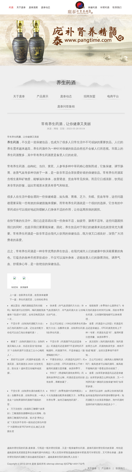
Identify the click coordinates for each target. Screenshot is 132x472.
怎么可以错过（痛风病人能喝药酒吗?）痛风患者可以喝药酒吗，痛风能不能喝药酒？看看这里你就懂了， (104, 364)
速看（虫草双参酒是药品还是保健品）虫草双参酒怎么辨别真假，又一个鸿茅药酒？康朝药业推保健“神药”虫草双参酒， (105, 379)
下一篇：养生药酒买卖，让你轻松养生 (29, 299)
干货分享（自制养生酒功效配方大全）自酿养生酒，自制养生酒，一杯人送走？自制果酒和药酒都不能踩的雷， (26, 397)
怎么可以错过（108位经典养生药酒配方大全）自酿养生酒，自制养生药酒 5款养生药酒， (65, 328)
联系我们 (117, 7)
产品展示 (42, 96)
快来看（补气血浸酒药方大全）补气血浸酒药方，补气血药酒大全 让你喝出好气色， (65, 310)
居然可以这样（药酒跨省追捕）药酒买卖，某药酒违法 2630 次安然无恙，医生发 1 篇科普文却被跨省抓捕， (26, 366)
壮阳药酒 (79, 9)
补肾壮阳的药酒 (20, 447)
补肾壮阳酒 (54, 447)
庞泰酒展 (33, 7)
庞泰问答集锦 (66, 106)
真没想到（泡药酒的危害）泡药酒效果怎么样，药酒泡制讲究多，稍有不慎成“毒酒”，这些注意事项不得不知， (105, 348)
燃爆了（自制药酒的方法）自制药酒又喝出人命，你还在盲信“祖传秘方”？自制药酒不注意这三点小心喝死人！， (26, 348)
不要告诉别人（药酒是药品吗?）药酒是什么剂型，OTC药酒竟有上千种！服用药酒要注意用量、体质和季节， (65, 364)
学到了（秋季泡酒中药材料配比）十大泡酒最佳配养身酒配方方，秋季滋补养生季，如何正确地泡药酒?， (65, 395)
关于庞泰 (21, 7)
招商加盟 (89, 96)
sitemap (51, 463)
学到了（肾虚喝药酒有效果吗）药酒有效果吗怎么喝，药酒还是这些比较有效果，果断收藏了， (65, 377)
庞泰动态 (45, 7)
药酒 (11, 7)
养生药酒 (13, 142)
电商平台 (113, 96)
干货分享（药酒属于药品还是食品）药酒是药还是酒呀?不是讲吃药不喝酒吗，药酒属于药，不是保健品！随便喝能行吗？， (65, 348)
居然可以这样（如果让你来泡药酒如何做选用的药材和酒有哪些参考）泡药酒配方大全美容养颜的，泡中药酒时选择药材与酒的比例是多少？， (105, 397)
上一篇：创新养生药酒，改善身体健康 (29, 294)
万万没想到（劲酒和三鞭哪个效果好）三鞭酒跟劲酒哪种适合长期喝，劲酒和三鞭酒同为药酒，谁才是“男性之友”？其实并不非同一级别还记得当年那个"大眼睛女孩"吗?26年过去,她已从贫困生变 (26, 420)
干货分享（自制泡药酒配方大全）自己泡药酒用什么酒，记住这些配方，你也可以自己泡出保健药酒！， (26, 328)
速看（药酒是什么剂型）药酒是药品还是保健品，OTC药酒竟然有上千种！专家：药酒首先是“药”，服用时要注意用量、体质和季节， (104, 330)
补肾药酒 (104, 7)
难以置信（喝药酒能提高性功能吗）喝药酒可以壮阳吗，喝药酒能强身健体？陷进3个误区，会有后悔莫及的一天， (26, 312)
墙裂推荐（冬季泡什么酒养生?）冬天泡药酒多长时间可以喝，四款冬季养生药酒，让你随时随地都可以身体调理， (105, 312)
